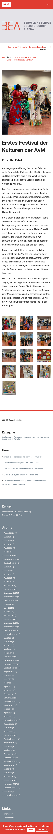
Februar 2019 (9, 754)
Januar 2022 (9, 698)
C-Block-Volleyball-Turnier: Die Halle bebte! (21, 475)
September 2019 (10, 739)
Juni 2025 (8, 570)
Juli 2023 (7, 638)
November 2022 (10, 664)
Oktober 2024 (9, 600)
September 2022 (10, 668)
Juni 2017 (8, 791)
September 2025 (10, 563)
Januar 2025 (9, 589)
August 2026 (9, 533)
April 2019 (8, 750)
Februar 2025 (9, 585)
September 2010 (10, 795)
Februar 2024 (9, 615)
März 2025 (8, 582)
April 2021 (8, 713)
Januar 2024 (9, 619)
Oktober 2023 (9, 630)
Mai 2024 (7, 612)
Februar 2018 (9, 776)
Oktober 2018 (9, 758)
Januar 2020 (9, 735)
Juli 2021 (7, 709)
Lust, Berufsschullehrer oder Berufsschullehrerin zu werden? (21, 58)
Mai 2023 (7, 645)
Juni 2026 (8, 540)
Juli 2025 (7, 567)
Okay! (30, 830)
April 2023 (8, 649)
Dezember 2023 (10, 623)
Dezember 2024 (10, 593)
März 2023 (8, 653)
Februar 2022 (9, 694)
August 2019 (9, 743)
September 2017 (10, 788)
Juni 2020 (8, 728)
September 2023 (10, 634)
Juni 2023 (8, 642)
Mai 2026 (7, 544)
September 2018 (10, 762)
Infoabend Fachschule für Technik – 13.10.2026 (23, 457)
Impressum (8, 814)
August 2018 (9, 765)
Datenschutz (9, 818)
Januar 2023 (9, 657)
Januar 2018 (9, 780)
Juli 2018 (7, 769)
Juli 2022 (7, 675)
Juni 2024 (8, 608)
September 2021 (10, 702)
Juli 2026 (7, 537)
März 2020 (8, 732)
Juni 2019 (8, 747)
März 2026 (8, 552)
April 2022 (8, 687)
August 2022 (9, 672)
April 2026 (8, 548)
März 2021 (8, 717)
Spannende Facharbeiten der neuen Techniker (26, 47)
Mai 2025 (7, 574)
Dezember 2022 (10, 660)
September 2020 (10, 720)
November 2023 (10, 627)
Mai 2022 (7, 683)
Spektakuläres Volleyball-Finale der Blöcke (21, 463)
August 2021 (9, 705)
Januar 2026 (9, 555)
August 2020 (9, 724)
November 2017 (10, 784)
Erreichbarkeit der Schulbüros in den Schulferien (23, 469)
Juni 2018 (8, 773)
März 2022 (8, 690)
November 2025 (10, 559)
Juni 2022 (8, 679)
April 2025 (8, 578)
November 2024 (10, 597)
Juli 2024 (7, 604)
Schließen (42, 830)
